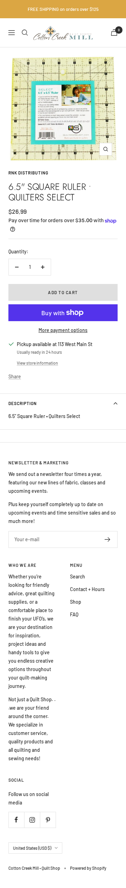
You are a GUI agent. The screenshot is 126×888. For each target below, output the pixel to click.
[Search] (25, 32)
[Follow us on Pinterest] (48, 820)
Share (14, 376)
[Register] (108, 539)
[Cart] (114, 32)
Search (77, 576)
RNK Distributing (28, 172)
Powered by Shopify (88, 868)
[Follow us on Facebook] (16, 820)
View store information (37, 362)
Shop (75, 602)
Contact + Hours (87, 589)
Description (22, 403)
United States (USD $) (32, 848)
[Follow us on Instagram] (32, 820)
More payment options (63, 330)
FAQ (74, 614)
